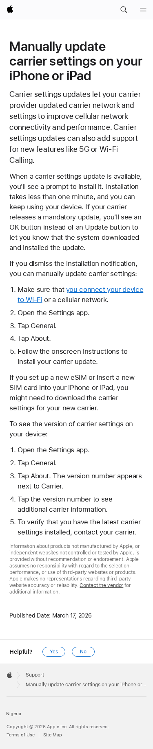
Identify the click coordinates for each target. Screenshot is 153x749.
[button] (123, 10)
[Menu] (143, 10)
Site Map (52, 735)
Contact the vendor (101, 585)
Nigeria (13, 713)
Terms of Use (21, 735)
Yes (54, 652)
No (83, 652)
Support (35, 675)
